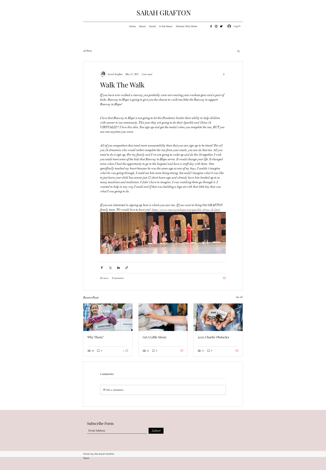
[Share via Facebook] (101, 267)
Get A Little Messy (155, 337)
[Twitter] (221, 26)
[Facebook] (211, 26)
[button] (238, 51)
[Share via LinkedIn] (118, 267)
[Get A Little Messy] (163, 317)
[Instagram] (216, 26)
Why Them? (95, 337)
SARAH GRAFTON (164, 12)
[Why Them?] (107, 317)
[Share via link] (126, 267)
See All (239, 297)
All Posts (87, 50)
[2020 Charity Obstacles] (218, 317)
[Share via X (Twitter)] (110, 267)
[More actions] (224, 74)
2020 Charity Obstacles (213, 337)
